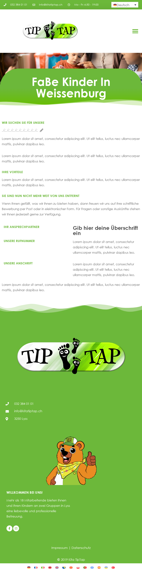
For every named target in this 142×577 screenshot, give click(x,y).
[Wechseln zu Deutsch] (28, 567)
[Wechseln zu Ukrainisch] (106, 567)
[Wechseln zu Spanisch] (99, 567)
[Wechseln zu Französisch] (35, 567)
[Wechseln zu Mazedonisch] (71, 567)
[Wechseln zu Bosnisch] (63, 567)
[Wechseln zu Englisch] (56, 567)
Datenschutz (81, 548)
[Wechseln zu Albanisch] (49, 567)
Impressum (59, 548)
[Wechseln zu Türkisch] (113, 567)
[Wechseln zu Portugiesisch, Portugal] (85, 567)
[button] (135, 31)
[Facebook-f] (9, 528)
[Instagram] (16, 528)
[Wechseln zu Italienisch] (42, 567)
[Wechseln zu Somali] (92, 567)
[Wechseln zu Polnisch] (78, 567)
